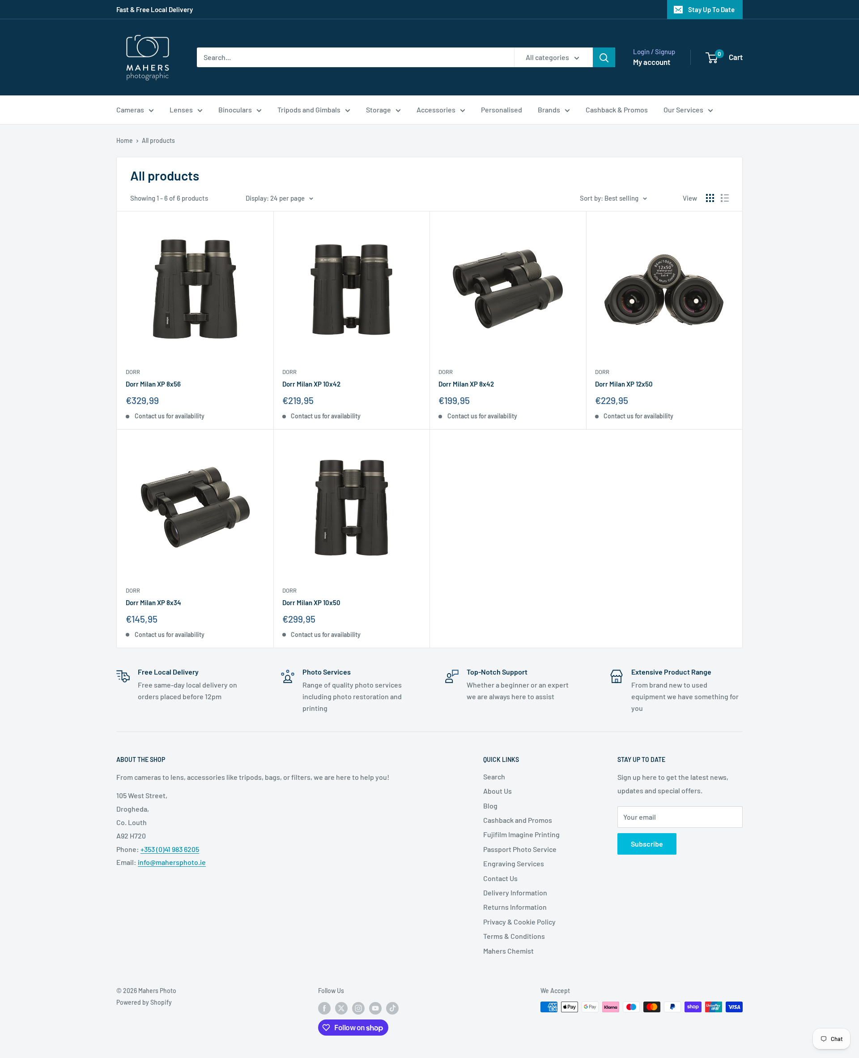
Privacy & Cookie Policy (519, 921)
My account (651, 61)
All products (158, 140)
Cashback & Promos (617, 109)
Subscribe (647, 843)
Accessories (436, 109)
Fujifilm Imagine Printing (521, 834)
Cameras (130, 109)
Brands (549, 109)
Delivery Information (515, 892)
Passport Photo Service (520, 849)
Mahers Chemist (508, 950)
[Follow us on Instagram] (358, 1008)
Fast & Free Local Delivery (154, 9)
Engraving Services (513, 863)
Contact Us (500, 878)
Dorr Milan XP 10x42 (311, 384)
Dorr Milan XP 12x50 (624, 384)
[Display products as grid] (710, 198)
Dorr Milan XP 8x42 (466, 384)
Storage (378, 109)
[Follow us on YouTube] (375, 1008)
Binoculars (235, 109)
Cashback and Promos (517, 820)
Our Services (683, 109)
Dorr (133, 371)
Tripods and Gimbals (308, 109)
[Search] (604, 57)
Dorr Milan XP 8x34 (153, 602)
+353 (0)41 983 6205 (169, 849)
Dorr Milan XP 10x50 (311, 602)
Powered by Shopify (144, 1002)
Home (124, 140)
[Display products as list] (725, 198)
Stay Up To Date (711, 9)
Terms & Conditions (514, 936)
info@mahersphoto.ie (172, 862)
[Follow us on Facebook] (324, 1008)
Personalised (501, 109)
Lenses (181, 109)
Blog (490, 805)
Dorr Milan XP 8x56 (153, 384)
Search (494, 776)
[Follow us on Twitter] (341, 1008)
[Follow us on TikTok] (392, 1008)
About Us (497, 791)
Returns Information (515, 907)
